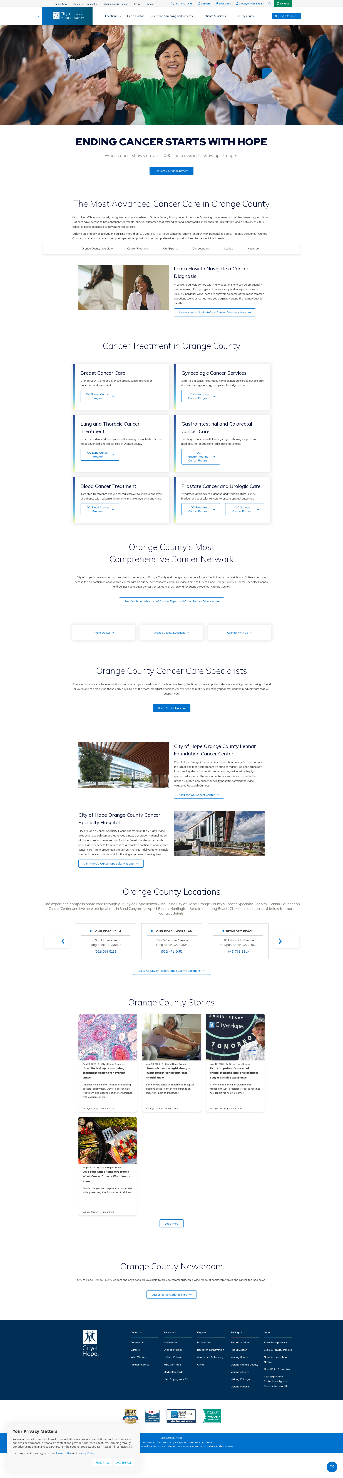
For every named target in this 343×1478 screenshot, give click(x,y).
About (150, 4)
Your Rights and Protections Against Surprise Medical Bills (276, 1381)
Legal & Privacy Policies (278, 1349)
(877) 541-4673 (183, 3)
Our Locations (201, 248)
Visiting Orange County (244, 1364)
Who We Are (138, 1357)
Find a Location (240, 1342)
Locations (225, 3)
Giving (137, 4)
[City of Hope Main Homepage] (38, 16)
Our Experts (170, 248)
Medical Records (173, 1372)
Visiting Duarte (239, 1357)
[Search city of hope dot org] (270, 3)
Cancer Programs (138, 248)
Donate (284, 3)
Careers (205, 3)
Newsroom (254, 248)
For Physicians (245, 16)
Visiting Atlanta (240, 1372)
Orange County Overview (97, 248)
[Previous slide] (57, 941)
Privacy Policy (86, 1453)
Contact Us (137, 1342)
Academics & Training (116, 4)
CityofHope (172, 1364)
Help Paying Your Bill (176, 1379)
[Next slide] (286, 941)
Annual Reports (140, 1364)
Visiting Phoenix (240, 1386)
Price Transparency (275, 1342)
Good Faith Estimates (277, 1369)
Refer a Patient (173, 1357)
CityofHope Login (251, 3)
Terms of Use (64, 1453)
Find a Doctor (135, 16)
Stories (228, 248)
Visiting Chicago (240, 1379)
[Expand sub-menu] (119, 16)
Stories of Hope (173, 1349)
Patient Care (61, 4)
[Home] (91, 1344)
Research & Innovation (85, 4)
